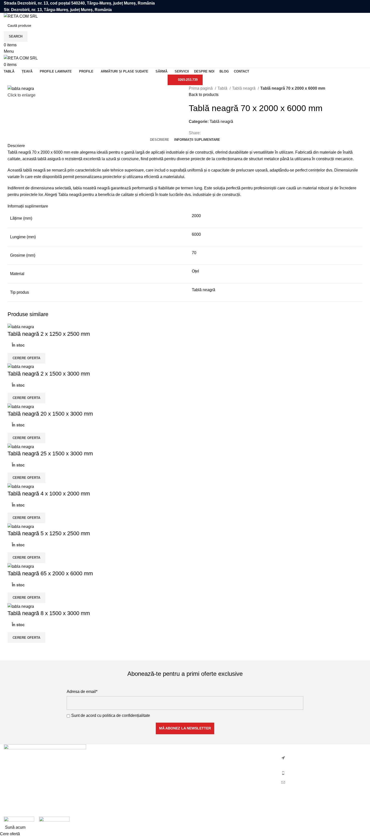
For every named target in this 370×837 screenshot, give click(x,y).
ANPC (194, 795)
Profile (102, 767)
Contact (196, 786)
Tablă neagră (244, 88)
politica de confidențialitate (126, 715)
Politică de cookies (206, 767)
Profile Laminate (111, 776)
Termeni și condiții (205, 776)
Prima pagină (201, 88)
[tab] (159, 140)
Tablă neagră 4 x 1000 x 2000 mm (49, 493)
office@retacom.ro (303, 782)
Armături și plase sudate (117, 757)
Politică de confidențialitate (213, 757)
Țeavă (102, 804)
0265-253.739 (188, 80)
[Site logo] (21, 16)
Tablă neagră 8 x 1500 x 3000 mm (49, 613)
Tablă (222, 88)
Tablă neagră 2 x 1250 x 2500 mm (49, 334)
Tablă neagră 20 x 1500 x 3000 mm (50, 414)
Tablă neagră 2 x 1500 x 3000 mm (49, 374)
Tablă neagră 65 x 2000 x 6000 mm (50, 573)
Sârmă (102, 786)
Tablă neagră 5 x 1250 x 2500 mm (49, 533)
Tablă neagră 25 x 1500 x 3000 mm (50, 453)
